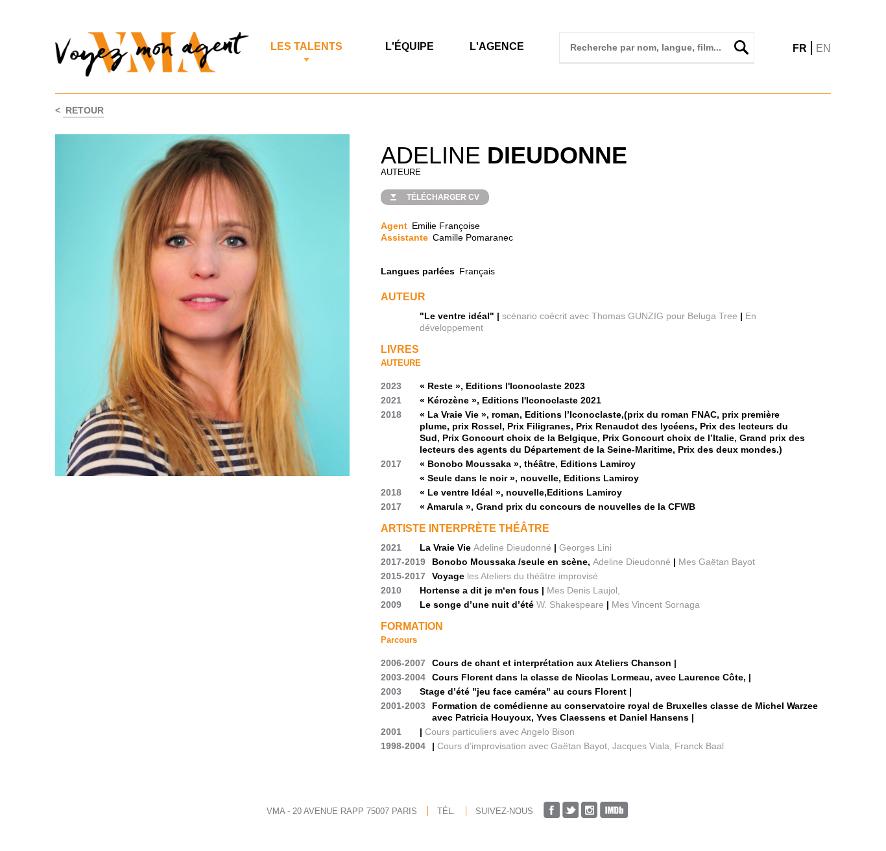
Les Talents (306, 46)
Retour (83, 110)
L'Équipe (409, 46)
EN (823, 48)
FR (800, 48)
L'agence (497, 46)
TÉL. (446, 811)
